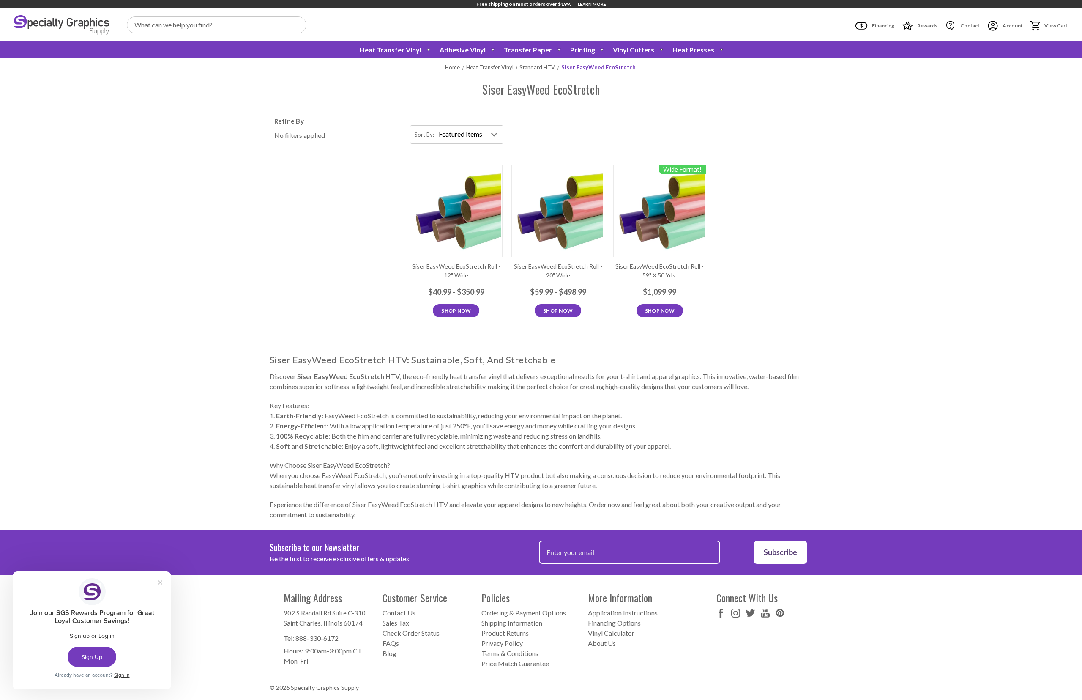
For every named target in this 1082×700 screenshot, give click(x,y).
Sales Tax (396, 623)
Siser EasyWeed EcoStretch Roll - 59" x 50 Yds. (659, 271)
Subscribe (780, 552)
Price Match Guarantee (515, 663)
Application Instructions (623, 613)
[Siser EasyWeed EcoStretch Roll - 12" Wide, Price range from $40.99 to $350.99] (456, 211)
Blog (389, 653)
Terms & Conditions (509, 653)
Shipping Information (511, 623)
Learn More (592, 4)
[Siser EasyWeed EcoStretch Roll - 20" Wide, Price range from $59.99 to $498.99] (558, 211)
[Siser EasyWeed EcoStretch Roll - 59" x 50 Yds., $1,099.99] (660, 211)
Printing (582, 50)
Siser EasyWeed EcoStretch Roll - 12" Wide (456, 271)
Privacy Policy (502, 643)
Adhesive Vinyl (463, 50)
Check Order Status (411, 633)
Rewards (926, 25)
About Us (602, 643)
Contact (969, 25)
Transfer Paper (528, 50)
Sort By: (424, 134)
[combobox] (216, 24)
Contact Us (399, 613)
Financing (882, 25)
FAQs (391, 643)
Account (1012, 25)
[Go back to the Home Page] (61, 25)
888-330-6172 (317, 638)
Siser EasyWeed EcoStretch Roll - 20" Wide (558, 271)
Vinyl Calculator (611, 633)
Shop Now (456, 310)
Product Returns (505, 633)
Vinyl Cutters (633, 50)
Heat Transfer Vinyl (390, 50)
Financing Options (614, 623)
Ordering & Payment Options (523, 613)
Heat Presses (693, 50)
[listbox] (470, 134)
